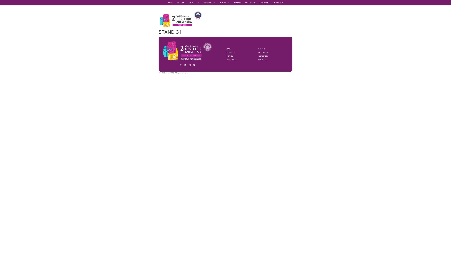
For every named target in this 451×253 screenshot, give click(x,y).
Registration (250, 3)
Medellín (223, 3)
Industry (237, 3)
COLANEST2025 (278, 3)
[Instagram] (190, 65)
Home (170, 3)
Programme (208, 3)
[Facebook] (181, 65)
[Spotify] (194, 65)
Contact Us (264, 3)
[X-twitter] (185, 65)
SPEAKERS (192, 3)
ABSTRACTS (181, 3)
